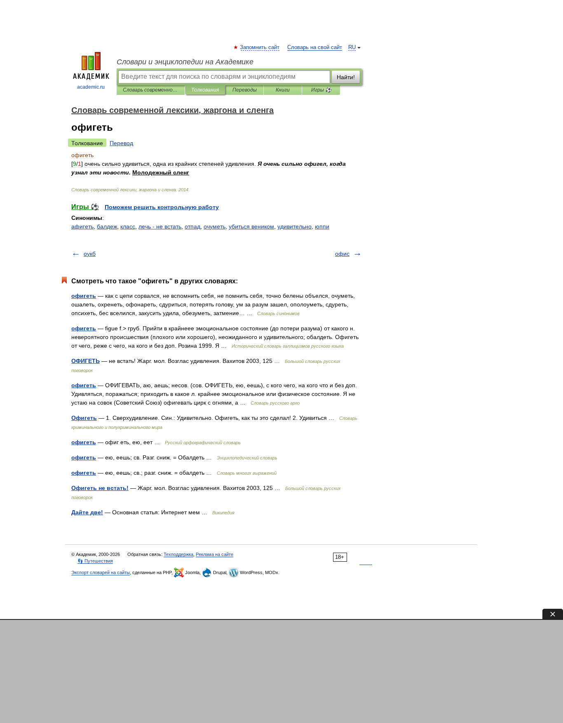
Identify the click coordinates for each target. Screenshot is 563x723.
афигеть (82, 226)
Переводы (244, 90)
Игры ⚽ (321, 90)
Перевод (121, 143)
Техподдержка (178, 554)
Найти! (346, 77)
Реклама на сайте (214, 554)
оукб (90, 253)
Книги (283, 90)
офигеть (83, 295)
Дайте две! (87, 512)
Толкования (205, 90)
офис (342, 253)
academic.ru (91, 87)
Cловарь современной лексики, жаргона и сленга (150, 90)
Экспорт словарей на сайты (100, 572)
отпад (192, 226)
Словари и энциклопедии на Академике (185, 62)
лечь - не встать (159, 226)
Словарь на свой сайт (314, 47)
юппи (322, 226)
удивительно (294, 226)
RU (352, 47)
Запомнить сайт (260, 47)
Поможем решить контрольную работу (162, 207)
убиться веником (251, 226)
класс (127, 226)
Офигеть (84, 417)
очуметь (214, 226)
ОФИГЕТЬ (85, 361)
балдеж (107, 226)
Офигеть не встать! (100, 488)
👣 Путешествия (95, 560)
